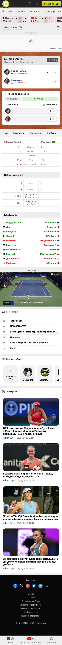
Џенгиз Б (11, 240)
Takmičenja (49, 11)
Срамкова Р (49, 245)
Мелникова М (13, 249)
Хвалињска (50, 258)
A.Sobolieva (49, 231)
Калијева (11, 231)
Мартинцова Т (48, 254)
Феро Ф (10, 236)
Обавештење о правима (31, 608)
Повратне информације (31, 616)
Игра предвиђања (31, 642)
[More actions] (59, 133)
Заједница (51, 642)
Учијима (10, 263)
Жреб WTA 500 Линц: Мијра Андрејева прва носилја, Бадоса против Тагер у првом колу (31, 517)
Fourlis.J (10, 254)
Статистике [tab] (35, 133)
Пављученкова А (47, 240)
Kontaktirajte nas (31, 612)
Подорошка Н (13, 222)
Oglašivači (31, 597)
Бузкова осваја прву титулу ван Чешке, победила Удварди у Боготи (28, 475)
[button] (37, 3)
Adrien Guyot (9, 438)
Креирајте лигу (11, 377)
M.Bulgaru (50, 263)
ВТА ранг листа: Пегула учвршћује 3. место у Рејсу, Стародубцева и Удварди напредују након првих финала (30, 431)
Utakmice (20, 11)
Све (17, 27)
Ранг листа (34, 11)
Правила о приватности (31, 605)
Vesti (10, 11)
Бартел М (11, 245)
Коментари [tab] (18, 133)
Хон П (53, 249)
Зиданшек (50, 222)
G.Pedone (51, 236)
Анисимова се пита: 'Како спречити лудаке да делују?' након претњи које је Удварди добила (30, 561)
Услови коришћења (31, 601)
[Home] (3, 11)
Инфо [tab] (5, 133)
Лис (8, 227)
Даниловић (12, 258)
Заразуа (51, 227)
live (6, 27)
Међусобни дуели (12, 175)
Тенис (10, 642)
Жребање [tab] (51, 133)
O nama (31, 594)
